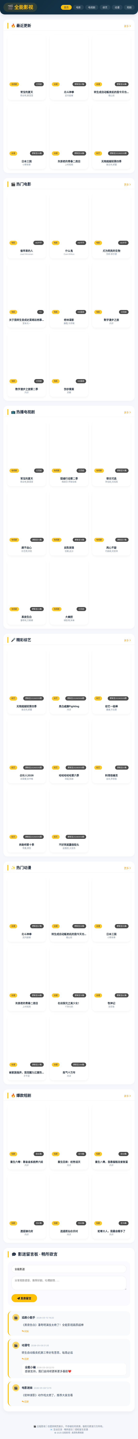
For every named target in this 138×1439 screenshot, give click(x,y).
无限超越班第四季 (111, 161)
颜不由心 (27, 547)
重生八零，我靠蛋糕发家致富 (111, 1161)
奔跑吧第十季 (26, 844)
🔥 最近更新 (21, 25)
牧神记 (111, 1003)
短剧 (129, 7)
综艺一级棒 (111, 706)
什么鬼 (69, 250)
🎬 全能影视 (20, 7)
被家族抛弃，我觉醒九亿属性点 (26, 1072)
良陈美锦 (69, 547)
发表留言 (25, 1298)
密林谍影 (69, 319)
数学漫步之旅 (111, 319)
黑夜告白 (27, 616)
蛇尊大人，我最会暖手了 (111, 1231)
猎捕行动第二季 (69, 478)
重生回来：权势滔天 (69, 1161)
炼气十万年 (69, 1072)
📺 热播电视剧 (23, 412)
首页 (66, 7)
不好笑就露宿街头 (69, 844)
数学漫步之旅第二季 (26, 389)
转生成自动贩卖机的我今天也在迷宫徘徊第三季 (78, 934)
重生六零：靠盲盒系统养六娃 (26, 1161)
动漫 (117, 7)
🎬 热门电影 (21, 184)
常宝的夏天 (26, 92)
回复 (26, 1331)
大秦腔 (69, 616)
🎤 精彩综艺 (21, 640)
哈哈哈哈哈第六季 (69, 775)
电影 (78, 7)
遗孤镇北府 (26, 1231)
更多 (126, 26)
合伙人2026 (27, 775)
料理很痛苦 (111, 775)
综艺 (105, 7)
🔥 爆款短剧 (21, 1095)
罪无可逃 (111, 478)
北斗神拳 (69, 92)
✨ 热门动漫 (21, 867)
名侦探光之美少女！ (69, 1003)
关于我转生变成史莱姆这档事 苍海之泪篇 (32, 319)
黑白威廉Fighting (69, 706)
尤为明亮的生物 (111, 250)
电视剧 (91, 7)
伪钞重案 (69, 389)
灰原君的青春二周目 (69, 161)
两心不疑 (111, 547)
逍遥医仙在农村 (69, 1231)
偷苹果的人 (26, 250)
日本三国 (27, 161)
